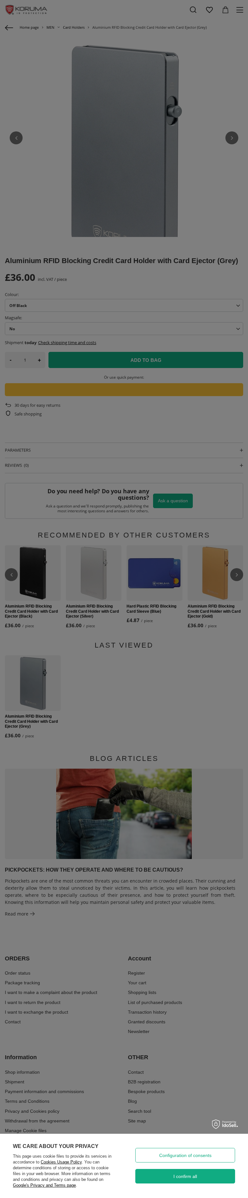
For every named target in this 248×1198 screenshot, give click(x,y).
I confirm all (185, 1176)
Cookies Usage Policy (61, 1162)
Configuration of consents (185, 1155)
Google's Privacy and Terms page (44, 1185)
